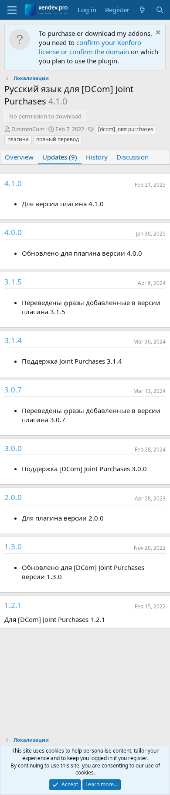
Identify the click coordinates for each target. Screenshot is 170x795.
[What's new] (142, 10)
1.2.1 (13, 605)
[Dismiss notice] (157, 33)
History (97, 157)
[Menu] (12, 10)
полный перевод (57, 139)
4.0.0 (13, 232)
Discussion (132, 157)
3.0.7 (13, 390)
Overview (19, 157)
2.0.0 (13, 497)
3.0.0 (13, 448)
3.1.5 (13, 282)
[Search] (159, 10)
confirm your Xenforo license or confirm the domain (90, 47)
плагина (18, 139)
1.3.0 (13, 547)
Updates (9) (59, 157)
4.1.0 (13, 183)
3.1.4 (13, 340)
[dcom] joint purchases (125, 129)
